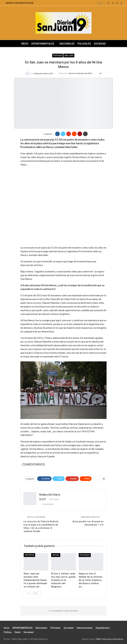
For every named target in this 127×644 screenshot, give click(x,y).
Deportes (29, 555)
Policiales (84, 43)
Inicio (24, 43)
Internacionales (85, 628)
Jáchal (55, 555)
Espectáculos (102, 628)
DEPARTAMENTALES (42, 43)
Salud (17, 632)
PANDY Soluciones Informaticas (109, 639)
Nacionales (67, 43)
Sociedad (100, 43)
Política (7, 632)
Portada (57, 55)
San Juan (68, 55)
